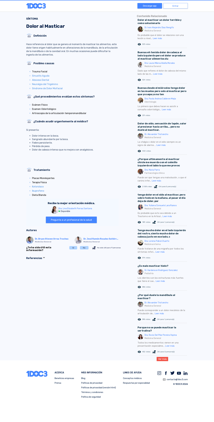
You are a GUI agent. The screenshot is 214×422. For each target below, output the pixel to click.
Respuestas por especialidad (136, 383)
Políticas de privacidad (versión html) (98, 387)
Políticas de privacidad (91, 383)
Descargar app (149, 6)
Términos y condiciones (92, 392)
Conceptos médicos (132, 378)
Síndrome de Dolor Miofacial (47, 88)
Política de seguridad (91, 397)
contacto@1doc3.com (175, 379)
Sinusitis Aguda (40, 75)
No (84, 248)
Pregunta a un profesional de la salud (71, 219)
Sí (73, 248)
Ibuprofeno (38, 190)
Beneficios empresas (64, 378)
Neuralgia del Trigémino (45, 84)
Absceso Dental (40, 80)
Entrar (175, 6)
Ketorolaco (38, 186)
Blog (83, 378)
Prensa (58, 383)
